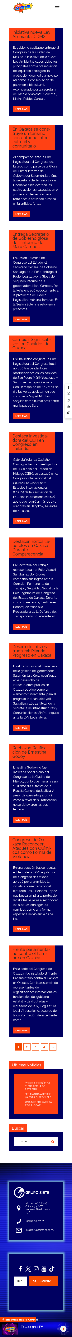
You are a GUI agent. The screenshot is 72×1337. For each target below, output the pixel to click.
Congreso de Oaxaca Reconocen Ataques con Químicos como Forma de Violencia (31, 848)
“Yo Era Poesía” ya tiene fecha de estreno (37, 1086)
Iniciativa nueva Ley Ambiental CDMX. (31, 34)
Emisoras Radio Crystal (20, 1319)
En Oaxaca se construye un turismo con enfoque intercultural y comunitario (31, 137)
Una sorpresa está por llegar (38, 1104)
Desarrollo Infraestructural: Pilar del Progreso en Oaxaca (31, 650)
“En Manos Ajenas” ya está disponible (38, 1096)
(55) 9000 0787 (35, 1221)
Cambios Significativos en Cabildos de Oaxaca (31, 343)
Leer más (21, 109)
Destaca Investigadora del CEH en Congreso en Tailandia (30, 442)
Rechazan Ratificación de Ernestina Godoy (30, 752)
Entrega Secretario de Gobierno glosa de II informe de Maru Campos (30, 240)
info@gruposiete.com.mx (40, 1229)
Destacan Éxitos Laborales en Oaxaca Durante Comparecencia (31, 547)
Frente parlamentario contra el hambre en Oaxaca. (31, 953)
